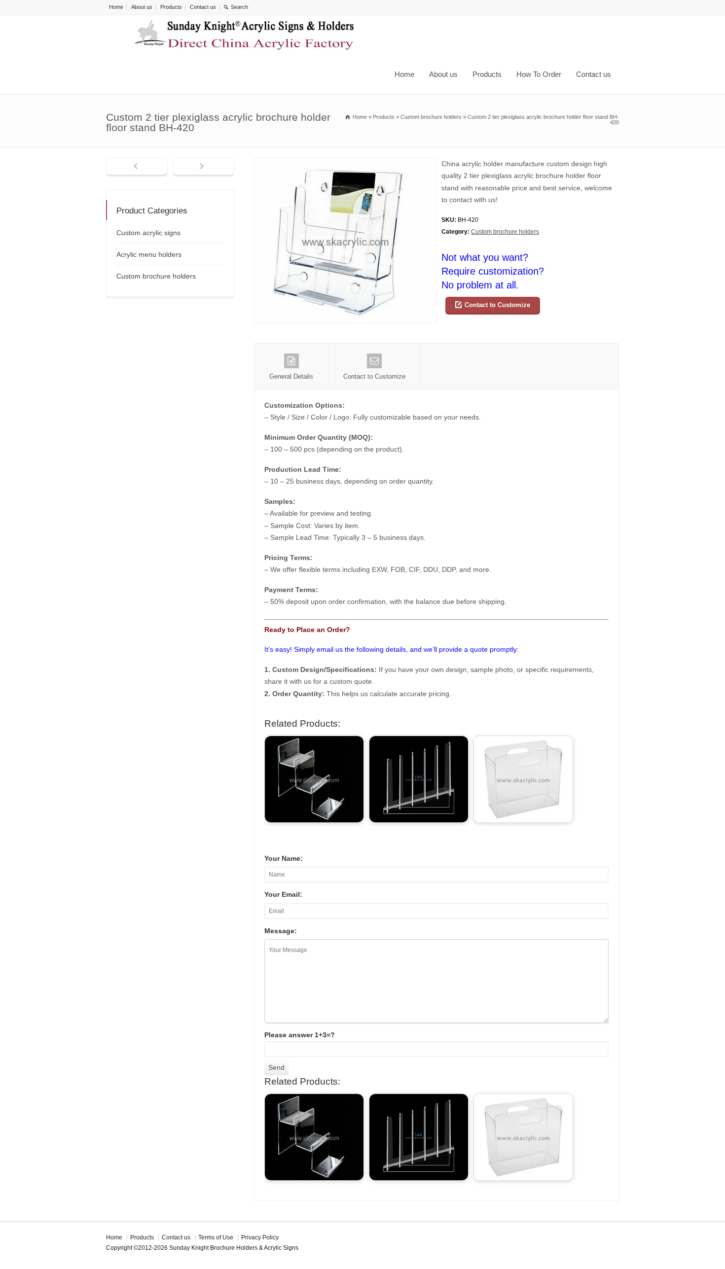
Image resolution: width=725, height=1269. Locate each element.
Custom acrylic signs (148, 233)
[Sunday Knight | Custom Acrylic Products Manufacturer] (244, 35)
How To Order (538, 74)
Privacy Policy (260, 1237)
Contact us (203, 7)
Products (171, 7)
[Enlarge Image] (345, 164)
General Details (291, 376)
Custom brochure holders (505, 231)
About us (141, 7)
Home (116, 7)
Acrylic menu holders (148, 254)
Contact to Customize (497, 305)
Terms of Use (215, 1237)
